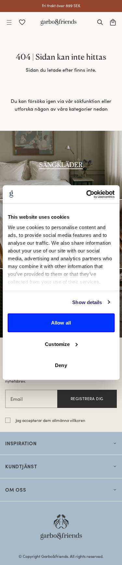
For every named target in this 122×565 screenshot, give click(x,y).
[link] (61, 165)
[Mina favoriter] (22, 22)
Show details (87, 302)
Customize (57, 344)
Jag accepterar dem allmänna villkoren (50, 420)
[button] (9, 22)
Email (16, 399)
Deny (61, 365)
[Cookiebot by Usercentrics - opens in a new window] (87, 194)
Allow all (61, 322)
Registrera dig (87, 398)
